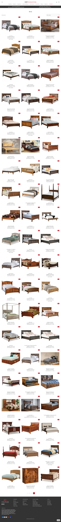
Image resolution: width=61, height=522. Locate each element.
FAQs (23, 502)
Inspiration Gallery (35, 502)
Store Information (15, 502)
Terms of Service (49, 504)
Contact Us (14, 503)
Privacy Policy (49, 503)
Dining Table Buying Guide (36, 504)
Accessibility (49, 502)
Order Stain (14, 504)
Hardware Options (35, 503)
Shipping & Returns (25, 504)
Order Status (24, 503)
